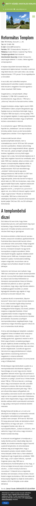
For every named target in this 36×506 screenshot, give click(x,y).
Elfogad (5, 503)
